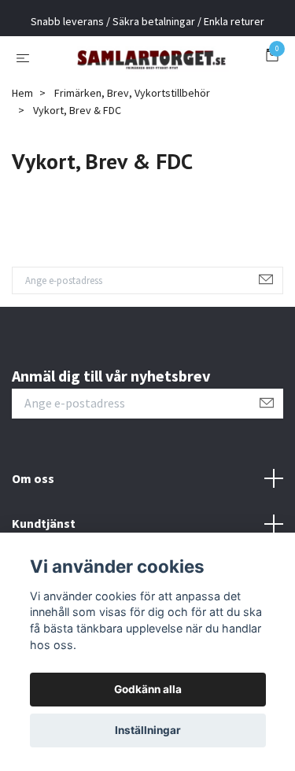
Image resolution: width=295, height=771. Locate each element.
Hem (22, 147)
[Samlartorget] (146, 84)
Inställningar (148, 730)
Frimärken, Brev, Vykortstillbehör (132, 147)
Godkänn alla (148, 689)
